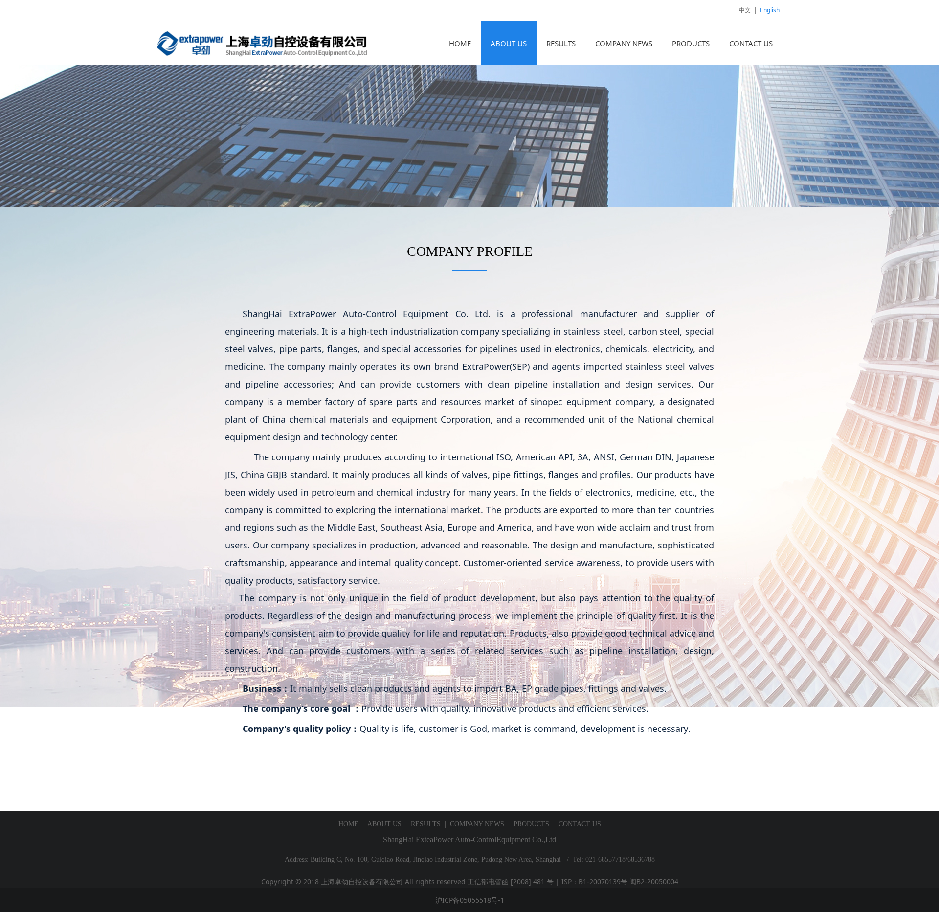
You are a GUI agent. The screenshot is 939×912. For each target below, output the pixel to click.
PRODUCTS (691, 43)
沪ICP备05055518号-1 (469, 900)
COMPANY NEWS (623, 43)
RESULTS (561, 43)
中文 (745, 10)
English (770, 10)
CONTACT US (751, 43)
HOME (460, 43)
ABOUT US (509, 43)
